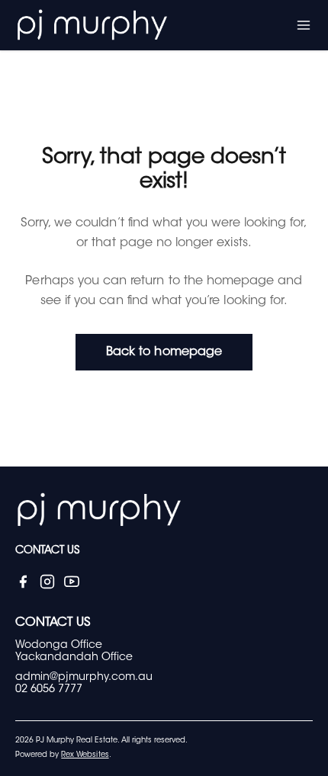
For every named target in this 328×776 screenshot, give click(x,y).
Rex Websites (84, 755)
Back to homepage (164, 352)
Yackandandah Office (74, 658)
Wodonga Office (58, 645)
